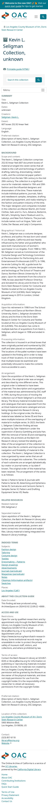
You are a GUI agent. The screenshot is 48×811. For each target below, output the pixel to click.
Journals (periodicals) (12, 571)
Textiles (5, 558)
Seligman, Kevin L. (10, 117)
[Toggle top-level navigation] (36, 17)
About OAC (7, 777)
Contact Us (7, 801)
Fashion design (9, 549)
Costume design (9, 555)
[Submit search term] (38, 79)
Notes (4, 577)
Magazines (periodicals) (13, 574)
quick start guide (13, 6)
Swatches (6, 583)
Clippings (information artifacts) (17, 580)
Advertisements (9, 568)
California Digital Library (29, 769)
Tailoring (6, 552)
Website (5, 743)
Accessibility (7, 798)
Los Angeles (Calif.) (11, 590)
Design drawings (10, 564)
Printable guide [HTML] (18, 69)
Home (4, 774)
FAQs (4, 783)
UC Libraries (11, 766)
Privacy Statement (10, 795)
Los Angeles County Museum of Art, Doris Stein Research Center (22, 718)
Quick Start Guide (10, 786)
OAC (14, 16)
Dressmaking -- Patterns (13, 561)
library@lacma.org (10, 740)
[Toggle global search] (43, 17)
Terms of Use (8, 792)
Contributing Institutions (14, 780)
